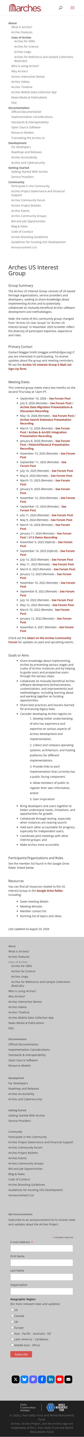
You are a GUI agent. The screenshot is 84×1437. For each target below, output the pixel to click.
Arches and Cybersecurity (28, 162)
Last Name (17, 1270)
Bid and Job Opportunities (28, 221)
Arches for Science (26, 46)
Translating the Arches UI (28, 138)
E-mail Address (21, 1242)
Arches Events (20, 211)
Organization (18, 1285)
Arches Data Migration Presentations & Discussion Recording (46, 409)
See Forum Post (60, 398)
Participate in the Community (30, 186)
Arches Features (21, 32)
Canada (19, 1316)
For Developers (21, 147)
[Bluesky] (24, 1379)
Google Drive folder (50, 891)
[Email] (68, 1379)
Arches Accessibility (24, 157)
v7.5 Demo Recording (43, 537)
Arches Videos (20, 82)
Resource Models (22, 132)
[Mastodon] (33, 1379)
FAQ (14, 103)
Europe (19, 1328)
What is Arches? (21, 27)
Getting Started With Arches (29, 172)
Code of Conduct (22, 231)
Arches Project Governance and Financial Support (40, 1142)
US (16, 1310)
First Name (17, 1256)
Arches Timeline (21, 87)
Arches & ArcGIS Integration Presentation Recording (43, 434)
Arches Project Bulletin (26, 205)
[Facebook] (42, 1379)
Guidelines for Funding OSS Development (38, 242)
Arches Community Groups (28, 216)
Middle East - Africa (27, 1345)
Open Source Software (26, 127)
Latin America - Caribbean (31, 1339)
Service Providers (22, 177)
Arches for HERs (24, 41)
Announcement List (24, 247)
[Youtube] (59, 1379)
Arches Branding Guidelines (29, 237)
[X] (16, 1379)
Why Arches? (19, 71)
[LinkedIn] (51, 1379)
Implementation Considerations (32, 117)
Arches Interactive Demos (28, 76)
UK (16, 1322)
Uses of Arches (21, 37)
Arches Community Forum (28, 200)
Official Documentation (26, 112)
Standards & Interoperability (30, 122)
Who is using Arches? (25, 66)
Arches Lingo (22, 52)
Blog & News (19, 226)
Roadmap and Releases (26, 152)
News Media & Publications (29, 97)
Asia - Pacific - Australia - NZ (32, 1333)
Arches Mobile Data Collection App (34, 92)
